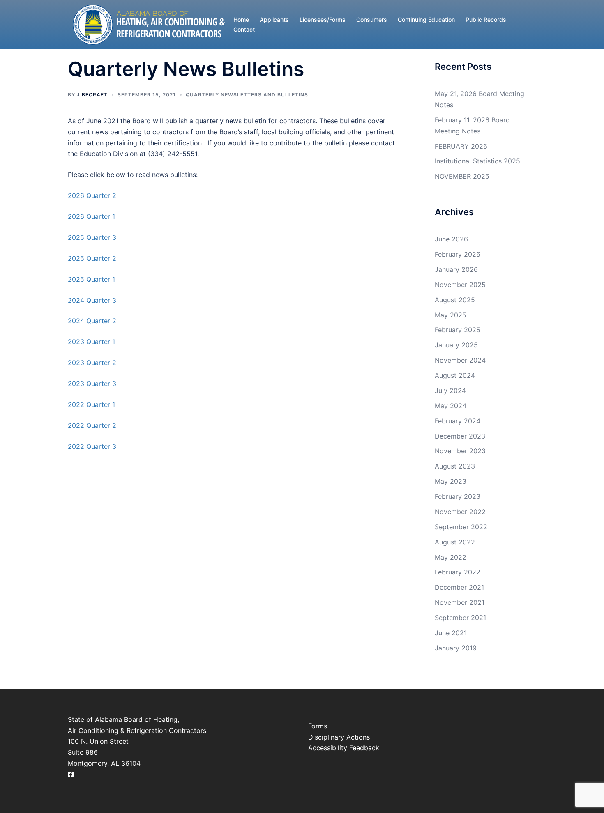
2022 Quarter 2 (92, 425)
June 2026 (451, 239)
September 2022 (461, 527)
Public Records (486, 19)
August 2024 (455, 375)
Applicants (274, 19)
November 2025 (460, 284)
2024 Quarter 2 (92, 321)
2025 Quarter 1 (91, 279)
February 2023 (457, 496)
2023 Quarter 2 (92, 362)
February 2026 (457, 254)
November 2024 (460, 360)
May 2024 (450, 406)
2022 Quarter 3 (92, 446)
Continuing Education (426, 19)
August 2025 (455, 300)
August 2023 (455, 466)
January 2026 (456, 269)
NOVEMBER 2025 (462, 176)
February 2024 (457, 421)
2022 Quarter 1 (91, 404)
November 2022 (460, 512)
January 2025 (456, 345)
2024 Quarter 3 (92, 300)
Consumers (371, 19)
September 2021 (460, 617)
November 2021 (459, 602)
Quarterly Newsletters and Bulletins (247, 95)
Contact (244, 29)
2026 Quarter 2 (92, 195)
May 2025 (450, 315)
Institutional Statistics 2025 (477, 161)
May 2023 (450, 481)
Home (241, 19)
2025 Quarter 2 (92, 258)
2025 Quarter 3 (92, 237)
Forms (317, 726)
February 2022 (457, 572)
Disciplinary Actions (339, 737)
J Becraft (92, 95)
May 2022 (450, 557)
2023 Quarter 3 (92, 383)
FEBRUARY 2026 (461, 146)
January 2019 (456, 648)
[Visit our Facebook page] (71, 774)
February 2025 (457, 330)
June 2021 (451, 633)
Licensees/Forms (323, 19)
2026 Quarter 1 (91, 216)
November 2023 (460, 451)
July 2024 (450, 390)
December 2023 (460, 436)
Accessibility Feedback (343, 748)
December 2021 (459, 587)
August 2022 (455, 542)
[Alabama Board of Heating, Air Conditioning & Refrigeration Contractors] (148, 24)
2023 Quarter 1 (91, 342)
